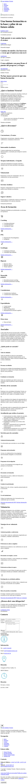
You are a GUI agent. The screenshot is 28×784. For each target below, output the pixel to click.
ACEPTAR (3, 782)
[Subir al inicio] (2, 726)
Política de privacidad (11, 773)
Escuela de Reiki (8, 753)
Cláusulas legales (5, 774)
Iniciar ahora (4, 81)
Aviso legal (3, 773)
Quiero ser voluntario (21, 598)
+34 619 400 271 (9, 765)
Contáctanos (4, 56)
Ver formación (4, 68)
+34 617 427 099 (15, 762)
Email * (2, 621)
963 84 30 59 (7, 653)
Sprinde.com (7, 756)
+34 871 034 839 (7, 648)
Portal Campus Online (9, 754)
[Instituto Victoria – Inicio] (7, 1)
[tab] (1, 84)
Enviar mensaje (4, 634)
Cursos (5, 6)
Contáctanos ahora (5, 609)
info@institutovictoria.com (10, 650)
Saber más (3, 111)
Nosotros (6, 5)
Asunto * (3, 622)
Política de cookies (22, 773)
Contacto (6, 10)
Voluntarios (6, 9)
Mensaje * (3, 630)
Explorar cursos (4, 30)
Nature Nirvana (7, 752)
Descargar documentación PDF (8, 502)
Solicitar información (21, 502)
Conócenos (3, 43)
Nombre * (3, 619)
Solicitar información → (6, 228)
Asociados (6, 8)
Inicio (5, 4)
